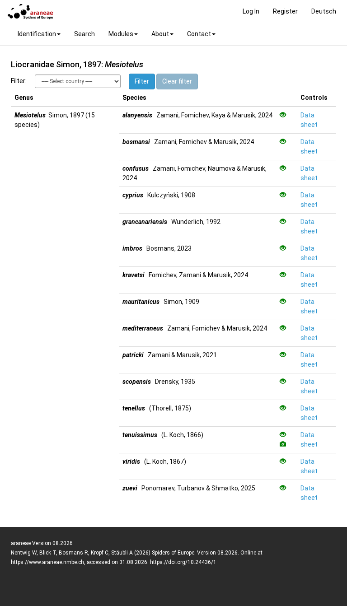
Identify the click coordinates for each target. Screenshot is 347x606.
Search (84, 33)
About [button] (160, 33)
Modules (120, 33)
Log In (251, 11)
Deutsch (323, 11)
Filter (142, 81)
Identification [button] (37, 33)
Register (285, 11)
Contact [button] (199, 33)
